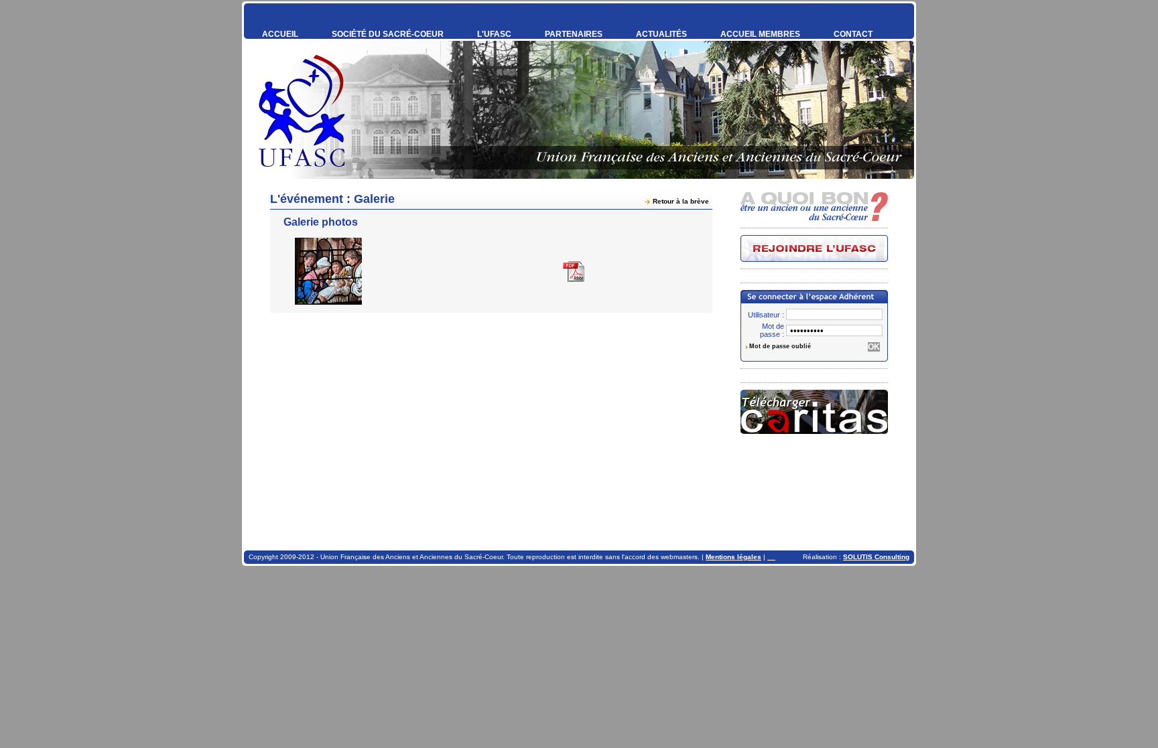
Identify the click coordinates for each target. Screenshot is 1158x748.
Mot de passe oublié (780, 346)
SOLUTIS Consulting (876, 556)
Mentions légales (733, 556)
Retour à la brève (681, 201)
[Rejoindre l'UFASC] (814, 248)
